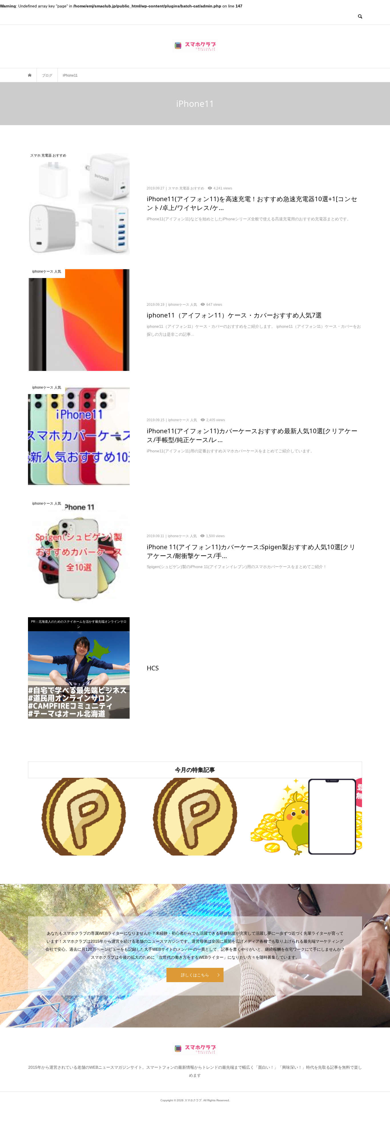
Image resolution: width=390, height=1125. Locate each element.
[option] (83, 816)
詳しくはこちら (195, 975)
